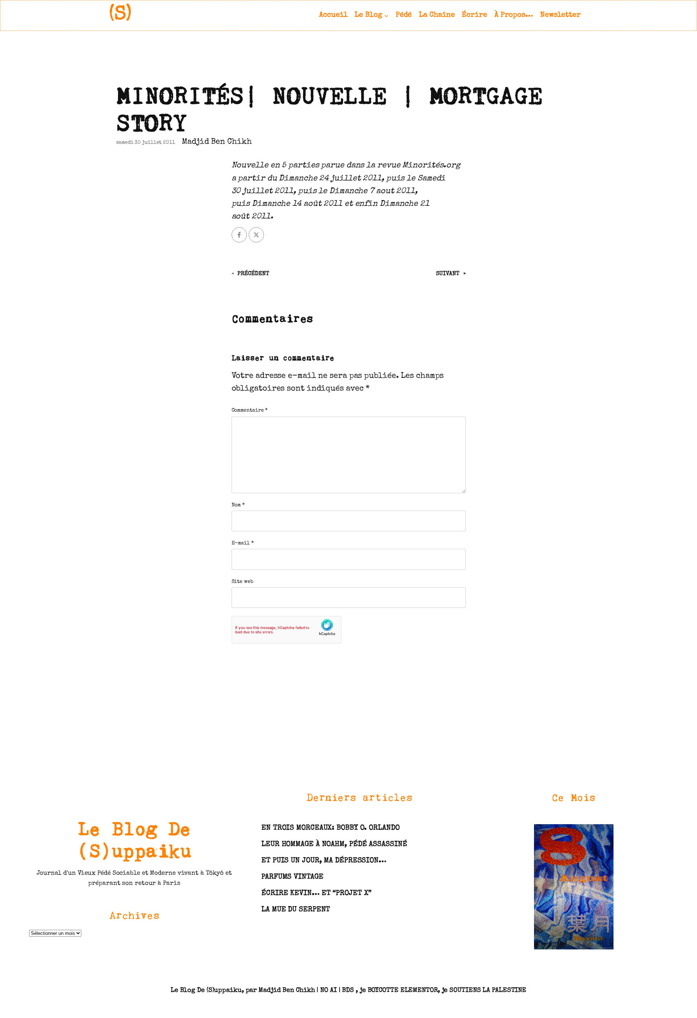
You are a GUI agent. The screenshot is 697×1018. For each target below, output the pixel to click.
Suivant (447, 274)
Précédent (253, 274)
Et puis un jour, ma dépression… (323, 860)
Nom (238, 505)
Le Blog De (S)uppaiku (134, 839)
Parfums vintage (292, 877)
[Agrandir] (604, 833)
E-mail (243, 543)
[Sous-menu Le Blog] (386, 15)
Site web (242, 581)
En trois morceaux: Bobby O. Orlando (330, 828)
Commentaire (250, 410)
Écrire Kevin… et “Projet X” (316, 893)
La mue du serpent (295, 909)
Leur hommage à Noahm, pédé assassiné (334, 844)
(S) (120, 15)
